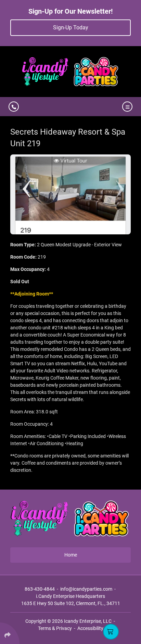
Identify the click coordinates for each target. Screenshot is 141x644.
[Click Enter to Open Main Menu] (126, 106)
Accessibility (90, 628)
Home (70, 555)
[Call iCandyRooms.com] (13, 106)
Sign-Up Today (70, 27)
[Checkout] (111, 632)
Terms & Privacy (55, 628)
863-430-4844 (40, 589)
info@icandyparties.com (86, 589)
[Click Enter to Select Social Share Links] (10, 633)
